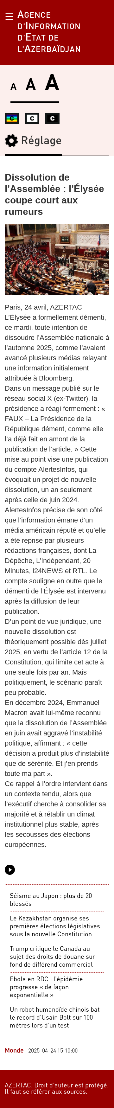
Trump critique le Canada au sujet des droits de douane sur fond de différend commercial (52, 957)
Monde (14, 1051)
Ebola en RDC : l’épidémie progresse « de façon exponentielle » (46, 988)
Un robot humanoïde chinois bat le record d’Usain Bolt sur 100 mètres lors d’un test (55, 1018)
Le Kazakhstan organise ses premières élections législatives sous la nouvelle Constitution (55, 927)
